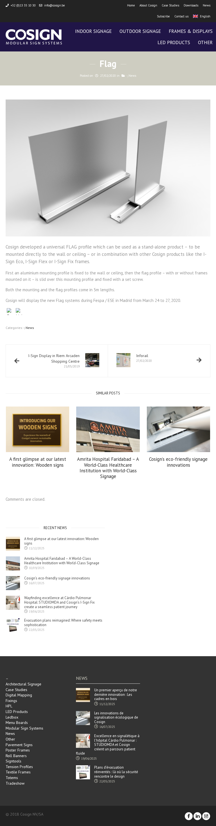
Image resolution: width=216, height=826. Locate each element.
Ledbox (12, 717)
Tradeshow (15, 783)
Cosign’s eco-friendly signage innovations (178, 462)
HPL (9, 705)
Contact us (181, 16)
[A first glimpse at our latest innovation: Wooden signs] (37, 429)
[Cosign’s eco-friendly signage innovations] (178, 429)
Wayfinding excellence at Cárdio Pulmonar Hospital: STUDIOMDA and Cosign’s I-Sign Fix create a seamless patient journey (59, 602)
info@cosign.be (54, 5)
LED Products (17, 711)
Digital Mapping (19, 695)
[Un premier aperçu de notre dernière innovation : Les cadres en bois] (83, 695)
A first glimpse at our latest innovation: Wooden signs (37, 462)
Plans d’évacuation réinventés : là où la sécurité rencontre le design (116, 771)
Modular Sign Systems (24, 728)
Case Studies (170, 5)
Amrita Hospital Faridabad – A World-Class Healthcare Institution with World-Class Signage (108, 467)
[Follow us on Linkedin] (197, 816)
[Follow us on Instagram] (206, 816)
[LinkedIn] (19, 312)
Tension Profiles (19, 766)
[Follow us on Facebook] (188, 816)
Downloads (191, 5)
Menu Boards (17, 722)
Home (131, 5)
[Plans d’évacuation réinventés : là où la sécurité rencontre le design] (83, 772)
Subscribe (163, 16)
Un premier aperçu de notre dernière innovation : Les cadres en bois (115, 694)
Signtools (13, 761)
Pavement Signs (19, 744)
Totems (12, 777)
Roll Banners (16, 755)
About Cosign (148, 5)
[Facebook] (10, 312)
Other (10, 739)
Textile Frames (18, 772)
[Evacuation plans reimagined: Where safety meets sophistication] (13, 625)
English (205, 16)
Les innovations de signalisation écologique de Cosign (116, 717)
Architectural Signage (23, 684)
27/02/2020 (144, 358)
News (206, 5)
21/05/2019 (54, 360)
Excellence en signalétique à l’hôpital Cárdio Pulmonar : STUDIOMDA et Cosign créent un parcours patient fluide (108, 745)
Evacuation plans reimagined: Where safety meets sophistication (63, 622)
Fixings (11, 700)
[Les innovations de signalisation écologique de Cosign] (83, 718)
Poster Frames (18, 750)
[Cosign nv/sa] (34, 36)
